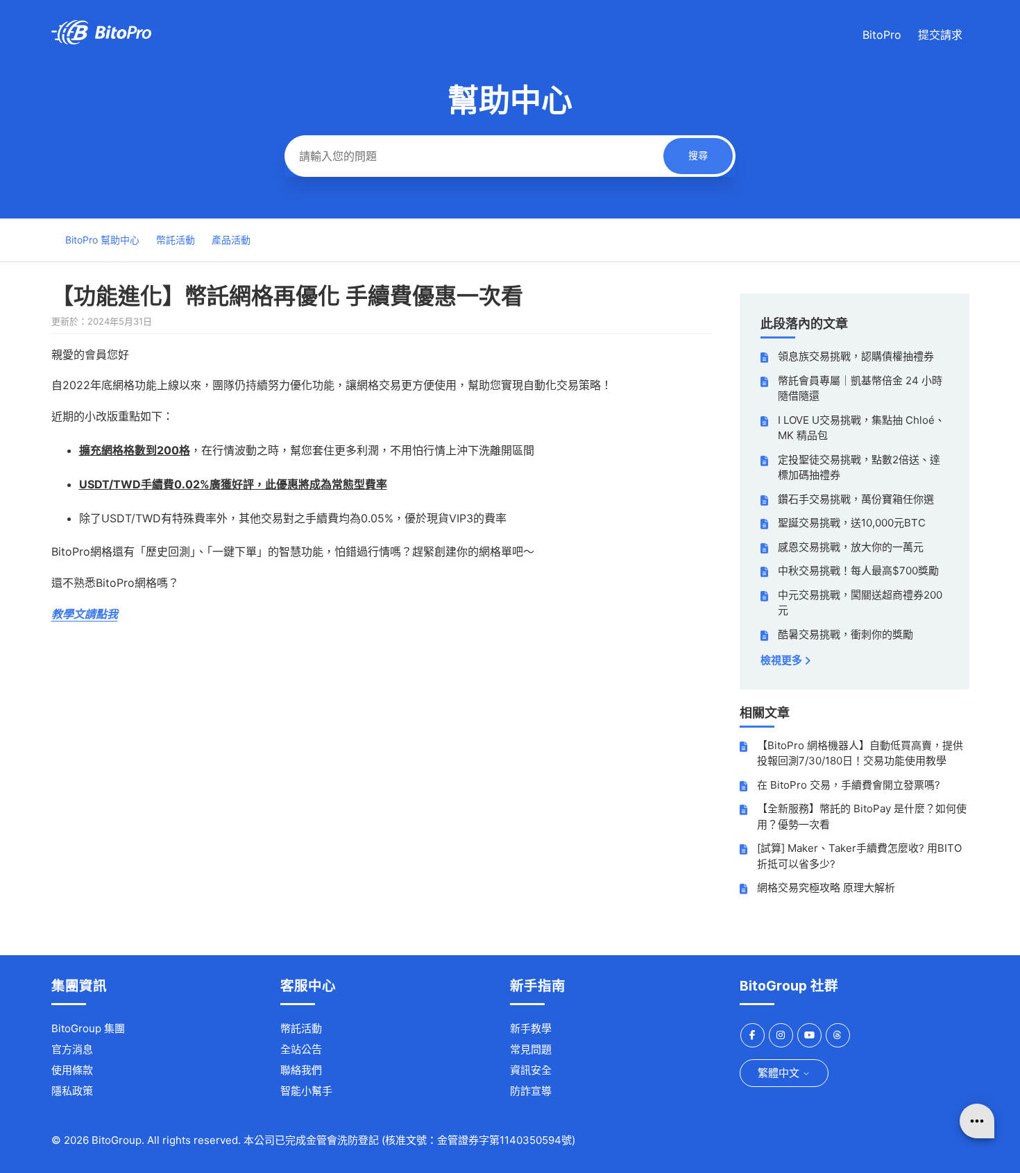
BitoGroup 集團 (88, 1028)
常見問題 (531, 1049)
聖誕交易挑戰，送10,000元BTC (852, 522)
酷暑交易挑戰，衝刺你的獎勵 (845, 634)
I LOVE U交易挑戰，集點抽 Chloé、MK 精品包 (861, 428)
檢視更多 (782, 660)
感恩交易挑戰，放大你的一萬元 (851, 547)
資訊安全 (531, 1070)
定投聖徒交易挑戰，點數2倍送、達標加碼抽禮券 (859, 467)
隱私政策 (72, 1090)
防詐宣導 (531, 1090)
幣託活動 (175, 240)
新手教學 (531, 1028)
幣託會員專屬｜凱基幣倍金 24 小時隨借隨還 (860, 388)
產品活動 (231, 240)
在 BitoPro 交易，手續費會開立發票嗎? (848, 784)
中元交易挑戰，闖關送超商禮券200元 (860, 602)
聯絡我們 (301, 1070)
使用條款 (72, 1070)
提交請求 (940, 35)
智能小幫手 (306, 1090)
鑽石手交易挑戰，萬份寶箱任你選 (856, 499)
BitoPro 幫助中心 (102, 240)
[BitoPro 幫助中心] (101, 40)
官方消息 (72, 1049)
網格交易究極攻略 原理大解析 (826, 887)
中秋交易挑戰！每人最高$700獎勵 (858, 570)
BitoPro (881, 35)
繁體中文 (780, 1072)
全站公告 (301, 1049)
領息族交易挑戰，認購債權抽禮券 (856, 356)
